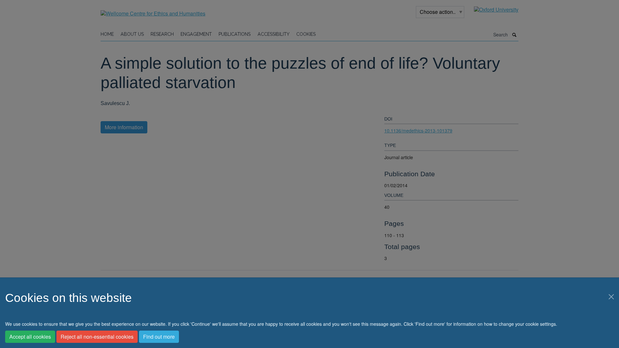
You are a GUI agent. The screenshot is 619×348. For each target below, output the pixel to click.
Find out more (159, 336)
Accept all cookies (30, 336)
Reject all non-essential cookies (97, 336)
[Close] (611, 297)
